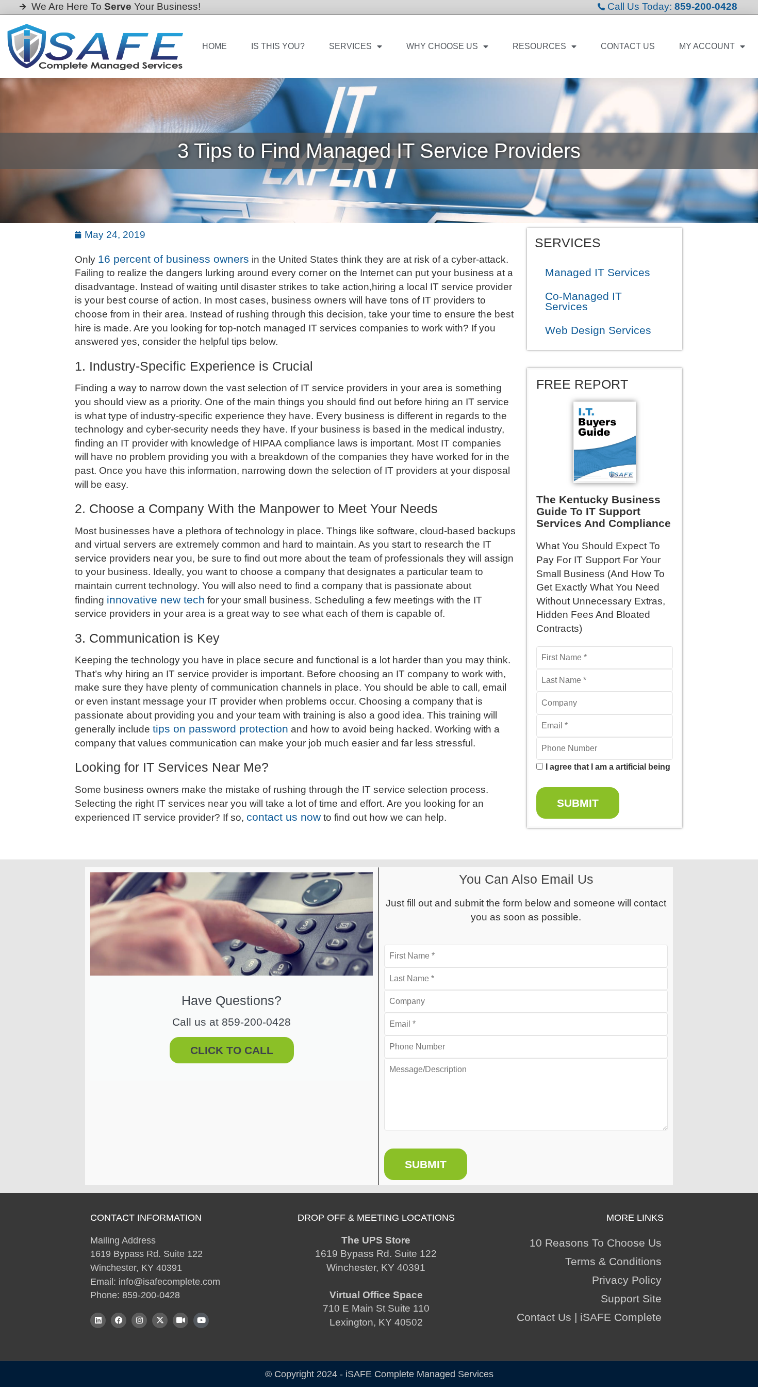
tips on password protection (220, 729)
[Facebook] (118, 1320)
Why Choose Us (442, 46)
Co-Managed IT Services (583, 301)
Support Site (631, 1298)
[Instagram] (139, 1320)
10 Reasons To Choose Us (596, 1243)
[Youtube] (201, 1320)
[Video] (180, 1320)
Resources (539, 46)
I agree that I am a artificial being (608, 767)
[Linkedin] (98, 1320)
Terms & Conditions (613, 1261)
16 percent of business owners (173, 259)
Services (350, 46)
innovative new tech (156, 599)
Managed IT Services (597, 272)
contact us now (283, 817)
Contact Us (628, 46)
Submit (578, 803)
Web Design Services (598, 330)
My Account (707, 46)
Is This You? (278, 46)
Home (214, 46)
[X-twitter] (160, 1320)
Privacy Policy (627, 1280)
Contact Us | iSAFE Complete (589, 1317)
